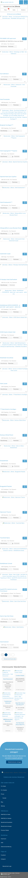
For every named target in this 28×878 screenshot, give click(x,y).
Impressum (3, 838)
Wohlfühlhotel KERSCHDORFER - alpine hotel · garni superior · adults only (10, 306)
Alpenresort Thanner (5, 512)
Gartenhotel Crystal (5, 253)
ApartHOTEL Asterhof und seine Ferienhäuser (8, 590)
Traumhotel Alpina (5, 537)
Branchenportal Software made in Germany (9, 874)
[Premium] (24, 667)
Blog (2, 802)
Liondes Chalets (20, 675)
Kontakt (4, 798)
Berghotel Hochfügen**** (6, 125)
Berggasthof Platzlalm (6, 486)
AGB (2, 842)
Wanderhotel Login (6, 866)
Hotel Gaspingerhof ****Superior (8, 150)
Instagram (3, 859)
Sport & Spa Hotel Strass (6, 616)
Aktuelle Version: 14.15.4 (5, 876)
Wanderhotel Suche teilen (10, 659)
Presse (2, 794)
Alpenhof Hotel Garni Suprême (8, 176)
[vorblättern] (24, 26)
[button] (2, 654)
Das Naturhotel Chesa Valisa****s (20, 723)
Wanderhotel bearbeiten (6, 822)
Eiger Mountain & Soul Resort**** (20, 703)
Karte (13, 9)
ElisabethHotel (4, 460)
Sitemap (3, 806)
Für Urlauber (4, 790)
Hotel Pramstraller (5, 99)
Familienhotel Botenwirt (7, 702)
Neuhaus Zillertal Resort (6, 435)
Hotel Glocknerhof (8, 679)
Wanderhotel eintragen (6, 826)
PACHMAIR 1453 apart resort (8, 38)
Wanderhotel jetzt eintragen (14, 762)
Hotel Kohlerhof (4, 641)
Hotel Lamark (3, 383)
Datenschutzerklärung (6, 846)
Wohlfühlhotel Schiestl (6, 563)
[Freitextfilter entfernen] (21, 2)
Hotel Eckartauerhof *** (6, 202)
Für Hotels (3, 786)
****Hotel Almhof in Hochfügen (8, 409)
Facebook (3, 855)
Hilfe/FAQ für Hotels (5, 814)
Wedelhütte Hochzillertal (6, 357)
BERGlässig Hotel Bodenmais (7, 720)
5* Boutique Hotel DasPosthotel (8, 279)
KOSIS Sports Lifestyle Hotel (7, 332)
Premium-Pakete (5, 830)
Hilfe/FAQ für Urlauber (6, 818)
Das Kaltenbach (4, 73)
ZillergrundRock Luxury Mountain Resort (11, 228)
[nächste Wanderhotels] (12, 654)
